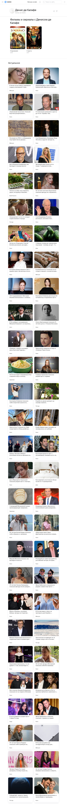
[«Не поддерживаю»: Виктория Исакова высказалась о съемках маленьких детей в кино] (20, 290)
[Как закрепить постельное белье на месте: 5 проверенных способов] (46, 474)
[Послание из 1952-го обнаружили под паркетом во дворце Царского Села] (20, 132)
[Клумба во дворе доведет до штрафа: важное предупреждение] (46, 395)
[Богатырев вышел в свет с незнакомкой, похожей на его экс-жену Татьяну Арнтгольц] (46, 448)
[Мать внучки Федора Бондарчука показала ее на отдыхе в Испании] (20, 684)
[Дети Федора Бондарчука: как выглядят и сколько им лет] (20, 158)
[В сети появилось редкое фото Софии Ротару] (20, 711)
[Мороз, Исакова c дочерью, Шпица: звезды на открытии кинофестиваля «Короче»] (20, 605)
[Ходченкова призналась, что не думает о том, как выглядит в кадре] (20, 658)
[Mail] (6, 2)
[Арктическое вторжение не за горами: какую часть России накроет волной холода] (46, 632)
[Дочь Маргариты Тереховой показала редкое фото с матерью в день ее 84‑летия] (20, 474)
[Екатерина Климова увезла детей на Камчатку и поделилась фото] (46, 290)
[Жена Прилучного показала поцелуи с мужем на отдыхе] (46, 711)
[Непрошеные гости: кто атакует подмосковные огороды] (20, 211)
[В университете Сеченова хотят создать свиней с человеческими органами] (46, 264)
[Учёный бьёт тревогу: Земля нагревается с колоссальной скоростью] (20, 789)
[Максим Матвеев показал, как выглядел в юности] (20, 553)
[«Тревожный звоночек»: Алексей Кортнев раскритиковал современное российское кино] (20, 106)
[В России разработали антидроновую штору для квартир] (46, 737)
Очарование (14, 51)
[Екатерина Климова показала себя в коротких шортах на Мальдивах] (20, 395)
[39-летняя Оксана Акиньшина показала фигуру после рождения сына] (20, 579)
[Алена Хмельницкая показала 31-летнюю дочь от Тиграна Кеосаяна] (46, 316)
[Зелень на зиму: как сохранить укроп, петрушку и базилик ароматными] (20, 185)
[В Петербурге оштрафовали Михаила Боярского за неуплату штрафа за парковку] (20, 316)
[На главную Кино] (9, 2)
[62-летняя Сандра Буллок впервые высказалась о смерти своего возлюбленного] (46, 763)
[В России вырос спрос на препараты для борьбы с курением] (46, 605)
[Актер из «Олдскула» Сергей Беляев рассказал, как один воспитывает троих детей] (20, 237)
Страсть (29, 51)
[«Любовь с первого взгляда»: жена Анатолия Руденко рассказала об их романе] (20, 343)
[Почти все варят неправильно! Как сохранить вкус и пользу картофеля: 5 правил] (20, 369)
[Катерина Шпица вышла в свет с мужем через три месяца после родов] (20, 264)
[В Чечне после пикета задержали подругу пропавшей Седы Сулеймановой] (20, 80)
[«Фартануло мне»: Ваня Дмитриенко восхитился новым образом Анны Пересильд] (46, 527)
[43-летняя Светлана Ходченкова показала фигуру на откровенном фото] (46, 185)
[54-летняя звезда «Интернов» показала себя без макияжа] (46, 658)
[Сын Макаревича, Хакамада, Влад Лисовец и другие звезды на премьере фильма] (46, 132)
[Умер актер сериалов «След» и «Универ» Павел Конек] (46, 343)
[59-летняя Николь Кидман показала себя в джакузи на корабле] (20, 737)
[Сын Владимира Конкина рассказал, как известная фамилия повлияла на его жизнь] (46, 211)
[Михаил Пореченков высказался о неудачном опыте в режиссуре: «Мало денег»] (20, 632)
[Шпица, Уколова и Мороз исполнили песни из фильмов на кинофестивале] (20, 448)
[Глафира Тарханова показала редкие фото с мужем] (46, 369)
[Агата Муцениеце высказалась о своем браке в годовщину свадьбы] (46, 789)
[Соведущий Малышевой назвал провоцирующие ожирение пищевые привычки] (20, 500)
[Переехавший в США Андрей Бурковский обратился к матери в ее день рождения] (46, 80)
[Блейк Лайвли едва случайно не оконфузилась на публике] (46, 421)
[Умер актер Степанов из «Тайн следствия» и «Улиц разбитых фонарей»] (20, 421)
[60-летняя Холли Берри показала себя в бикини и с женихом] (20, 527)
